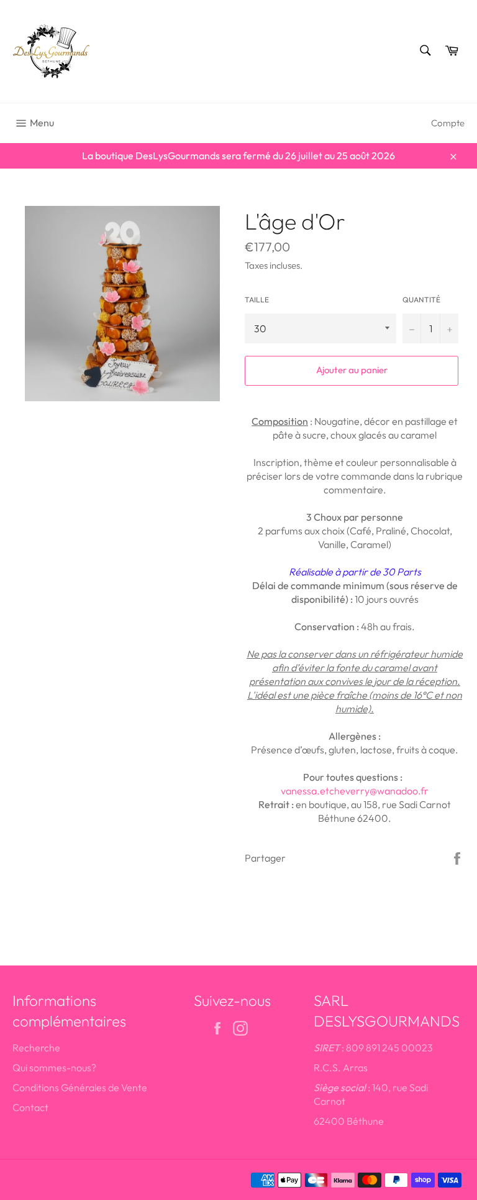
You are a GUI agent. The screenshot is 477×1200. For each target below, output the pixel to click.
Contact (30, 1107)
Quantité (421, 299)
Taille (257, 299)
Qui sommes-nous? (54, 1067)
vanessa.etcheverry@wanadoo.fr (355, 790)
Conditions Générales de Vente (79, 1087)
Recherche (36, 1047)
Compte (448, 123)
